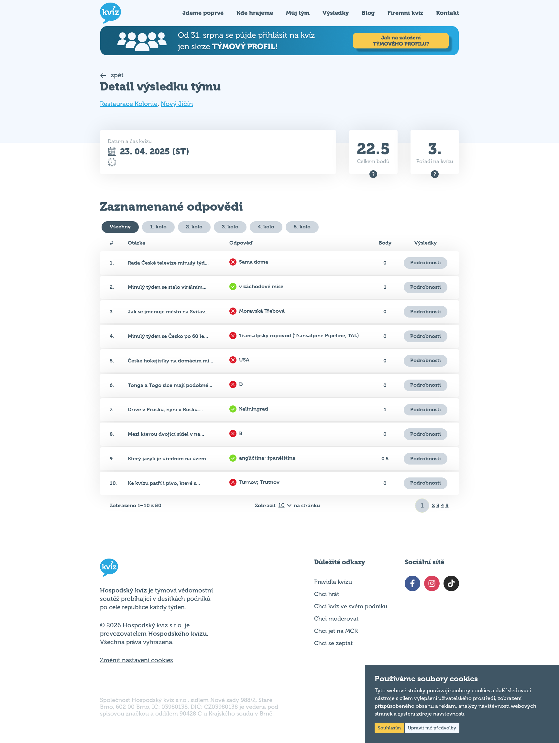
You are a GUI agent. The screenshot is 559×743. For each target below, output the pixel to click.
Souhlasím (389, 727)
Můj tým (298, 12)
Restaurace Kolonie (129, 104)
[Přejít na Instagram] (432, 583)
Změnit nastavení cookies (136, 660)
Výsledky (336, 12)
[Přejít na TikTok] (451, 583)
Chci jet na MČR (336, 631)
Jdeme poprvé (203, 12)
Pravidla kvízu (333, 582)
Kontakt (447, 12)
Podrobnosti (425, 262)
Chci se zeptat (333, 643)
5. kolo (302, 227)
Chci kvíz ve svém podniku (350, 606)
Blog (368, 12)
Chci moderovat (336, 618)
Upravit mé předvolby (432, 727)
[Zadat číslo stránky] (422, 505)
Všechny (120, 227)
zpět (116, 75)
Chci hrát (326, 594)
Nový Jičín (177, 104)
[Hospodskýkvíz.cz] (110, 13)
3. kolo (230, 227)
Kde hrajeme (254, 12)
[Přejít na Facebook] (412, 583)
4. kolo (266, 227)
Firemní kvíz (405, 12)
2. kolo (194, 227)
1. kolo (158, 227)
